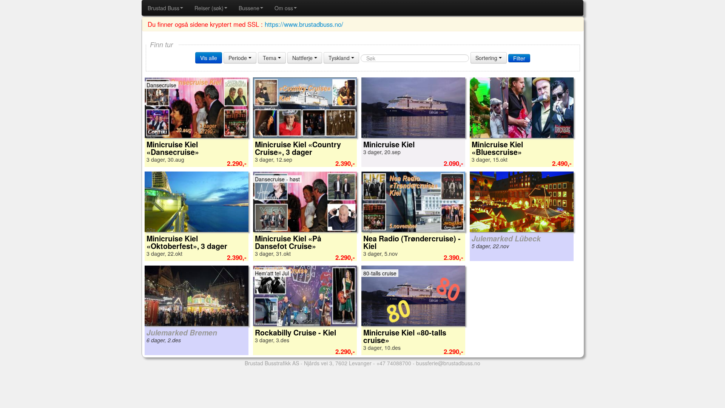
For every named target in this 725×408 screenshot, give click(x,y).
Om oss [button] (284, 8)
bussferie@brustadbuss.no (448, 363)
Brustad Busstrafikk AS (272, 363)
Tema (270, 58)
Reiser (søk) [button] (209, 8)
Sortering (487, 58)
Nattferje (303, 58)
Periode (238, 58)
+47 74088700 (393, 363)
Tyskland (340, 58)
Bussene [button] (249, 8)
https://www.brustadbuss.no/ (304, 24)
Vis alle (208, 58)
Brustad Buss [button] (163, 8)
